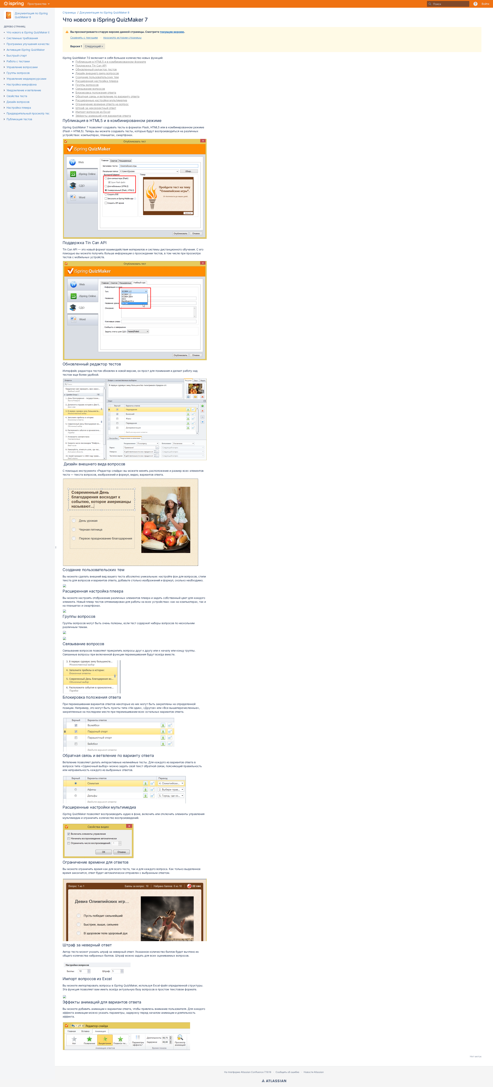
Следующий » (94, 46)
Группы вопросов (18, 72)
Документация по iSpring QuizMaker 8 (104, 12)
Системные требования (22, 38)
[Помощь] (475, 4)
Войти (485, 3)
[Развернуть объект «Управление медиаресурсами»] (4, 78)
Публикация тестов (19, 119)
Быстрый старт (17, 55)
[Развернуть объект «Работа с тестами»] (4, 61)
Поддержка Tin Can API (90, 65)
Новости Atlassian (314, 1072)
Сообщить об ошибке (287, 1072)
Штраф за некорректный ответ (95, 108)
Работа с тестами (18, 61)
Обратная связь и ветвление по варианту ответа (107, 96)
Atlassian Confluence (252, 1072)
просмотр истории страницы (122, 37)
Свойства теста (17, 96)
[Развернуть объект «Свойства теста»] (4, 96)
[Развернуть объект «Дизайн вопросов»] (4, 101)
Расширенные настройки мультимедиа (101, 100)
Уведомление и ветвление (24, 90)
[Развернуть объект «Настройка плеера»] (4, 107)
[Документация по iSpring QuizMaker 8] (8, 15)
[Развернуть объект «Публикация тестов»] (4, 119)
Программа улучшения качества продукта (35, 44)
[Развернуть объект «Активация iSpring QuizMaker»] (4, 49)
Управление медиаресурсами (26, 78)
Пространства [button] (37, 3)
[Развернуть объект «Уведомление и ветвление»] (4, 90)
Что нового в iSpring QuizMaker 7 (105, 19)
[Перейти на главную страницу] (14, 4)
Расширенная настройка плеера (96, 81)
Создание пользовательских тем (97, 77)
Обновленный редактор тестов (96, 69)
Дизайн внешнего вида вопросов (97, 73)
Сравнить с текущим (84, 37)
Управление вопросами (22, 67)
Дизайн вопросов (18, 101)
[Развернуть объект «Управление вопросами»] (4, 67)
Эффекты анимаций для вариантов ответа (103, 115)
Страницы (69, 12)
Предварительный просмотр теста (30, 113)
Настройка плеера (19, 107)
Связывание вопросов (90, 88)
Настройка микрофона (22, 84)
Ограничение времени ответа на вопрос (102, 104)
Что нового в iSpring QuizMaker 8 (28, 32)
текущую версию (172, 31)
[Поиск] (429, 3)
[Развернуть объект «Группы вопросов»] (4, 72)
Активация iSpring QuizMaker (26, 49)
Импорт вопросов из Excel (92, 111)
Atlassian (274, 1080)
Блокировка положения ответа (95, 92)
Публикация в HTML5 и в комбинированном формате (110, 61)
